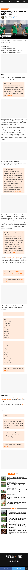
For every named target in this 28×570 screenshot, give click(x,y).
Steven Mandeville (9, 17)
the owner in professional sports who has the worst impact (13, 406)
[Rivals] (13, 252)
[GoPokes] (9, 95)
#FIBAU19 (16, 272)
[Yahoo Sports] (17, 191)
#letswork (6, 273)
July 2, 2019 (6, 370)
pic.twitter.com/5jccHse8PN (15, 273)
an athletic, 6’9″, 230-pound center (13, 257)
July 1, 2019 (6, 446)
